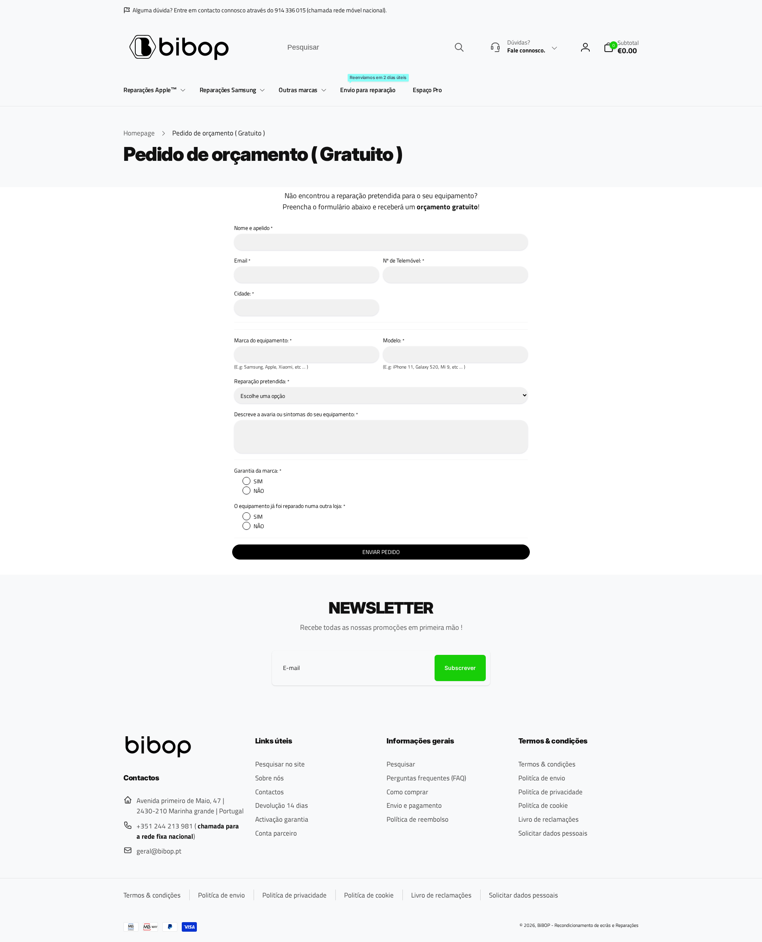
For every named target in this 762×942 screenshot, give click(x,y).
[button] (153, 90)
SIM (258, 481)
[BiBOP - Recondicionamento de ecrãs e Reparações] (158, 754)
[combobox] (374, 47)
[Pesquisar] (459, 47)
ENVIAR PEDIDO (381, 552)
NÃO (259, 490)
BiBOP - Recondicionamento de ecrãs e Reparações (588, 925)
